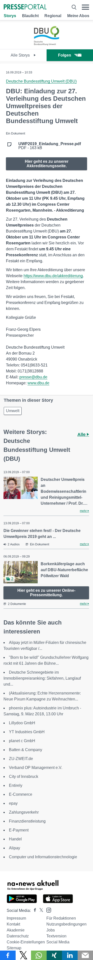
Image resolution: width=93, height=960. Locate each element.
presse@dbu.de (33, 377)
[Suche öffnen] (74, 7)
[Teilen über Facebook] (8, 955)
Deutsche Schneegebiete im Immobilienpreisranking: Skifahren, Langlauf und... (42, 678)
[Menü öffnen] (85, 7)
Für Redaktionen (61, 918)
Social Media (57, 942)
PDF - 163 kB (49, 146)
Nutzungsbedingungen (66, 924)
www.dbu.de (38, 383)
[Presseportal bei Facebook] (33, 910)
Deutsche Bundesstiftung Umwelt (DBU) (41, 81)
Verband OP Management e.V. (35, 767)
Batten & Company (25, 750)
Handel (15, 839)
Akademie (16, 930)
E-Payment (19, 830)
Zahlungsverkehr (24, 812)
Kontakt (13, 924)
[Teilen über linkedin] (70, 955)
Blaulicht (30, 16)
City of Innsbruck (23, 776)
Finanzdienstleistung (27, 821)
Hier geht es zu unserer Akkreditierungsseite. (46, 163)
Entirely (15, 785)
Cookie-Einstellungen (26, 942)
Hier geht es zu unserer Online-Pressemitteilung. (46, 592)
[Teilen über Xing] (54, 955)
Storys (10, 16)
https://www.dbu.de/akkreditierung (53, 276)
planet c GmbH (22, 741)
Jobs (50, 930)
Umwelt (12, 411)
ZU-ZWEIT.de (21, 759)
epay (13, 803)
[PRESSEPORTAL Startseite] (25, 7)
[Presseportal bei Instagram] (47, 910)
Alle (82, 434)
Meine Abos (78, 16)
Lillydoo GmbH (22, 723)
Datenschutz (18, 936)
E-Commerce (20, 794)
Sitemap (14, 948)
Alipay (14, 848)
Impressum (16, 918)
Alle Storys (21, 55)
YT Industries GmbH (27, 732)
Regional (52, 16)
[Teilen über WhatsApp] (39, 955)
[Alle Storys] (46, 45)
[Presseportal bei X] (39, 910)
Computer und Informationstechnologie (43, 857)
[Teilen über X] (23, 955)
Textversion (56, 936)
